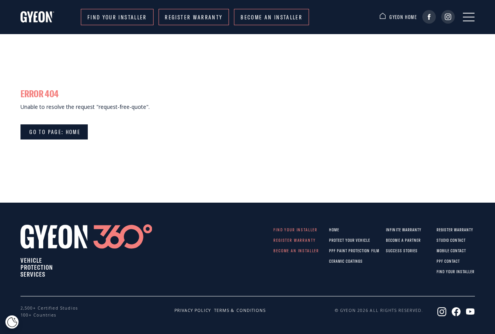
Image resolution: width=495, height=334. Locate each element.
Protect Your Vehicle (335, 240)
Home (334, 229)
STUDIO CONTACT (441, 240)
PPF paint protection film (335, 250)
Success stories (392, 250)
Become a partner (392, 240)
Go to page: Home (53, 132)
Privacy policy (187, 310)
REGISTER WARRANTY (193, 17)
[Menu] (469, 17)
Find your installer (117, 17)
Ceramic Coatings (335, 261)
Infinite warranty (392, 229)
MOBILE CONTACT (441, 250)
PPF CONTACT (441, 261)
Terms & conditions (227, 310)
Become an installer (271, 17)
